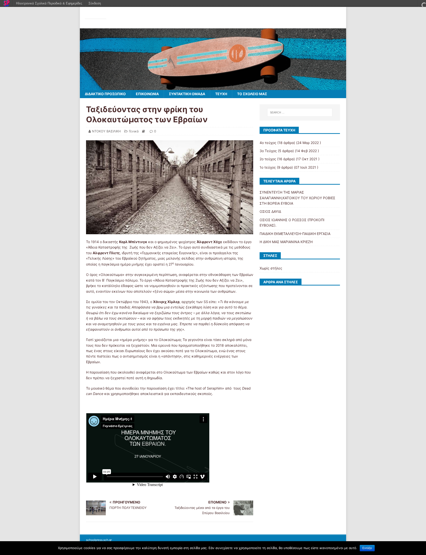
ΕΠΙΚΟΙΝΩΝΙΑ (147, 94)
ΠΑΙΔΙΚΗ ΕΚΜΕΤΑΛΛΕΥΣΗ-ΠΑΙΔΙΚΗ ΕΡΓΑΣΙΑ (295, 234)
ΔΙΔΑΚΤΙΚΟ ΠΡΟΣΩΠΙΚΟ (105, 94)
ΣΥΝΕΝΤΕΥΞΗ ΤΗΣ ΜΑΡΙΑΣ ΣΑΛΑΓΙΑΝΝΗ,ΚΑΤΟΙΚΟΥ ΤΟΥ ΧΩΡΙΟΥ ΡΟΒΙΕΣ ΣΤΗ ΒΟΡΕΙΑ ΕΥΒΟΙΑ (297, 197)
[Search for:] (300, 112)
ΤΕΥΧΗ (221, 94)
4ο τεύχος (268, 143)
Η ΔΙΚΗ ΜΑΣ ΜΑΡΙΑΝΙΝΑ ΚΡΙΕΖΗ (286, 242)
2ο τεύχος (268, 159)
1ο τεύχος (268, 167)
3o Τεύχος (268, 151)
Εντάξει (367, 548)
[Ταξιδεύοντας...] (213, 87)
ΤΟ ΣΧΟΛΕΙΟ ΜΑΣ (252, 94)
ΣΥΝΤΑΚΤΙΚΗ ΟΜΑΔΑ (187, 94)
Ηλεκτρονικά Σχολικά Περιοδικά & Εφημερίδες (49, 3)
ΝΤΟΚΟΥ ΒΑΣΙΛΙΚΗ (106, 131)
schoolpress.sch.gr (99, 540)
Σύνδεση (95, 3)
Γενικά (134, 131)
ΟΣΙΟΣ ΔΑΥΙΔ (270, 211)
